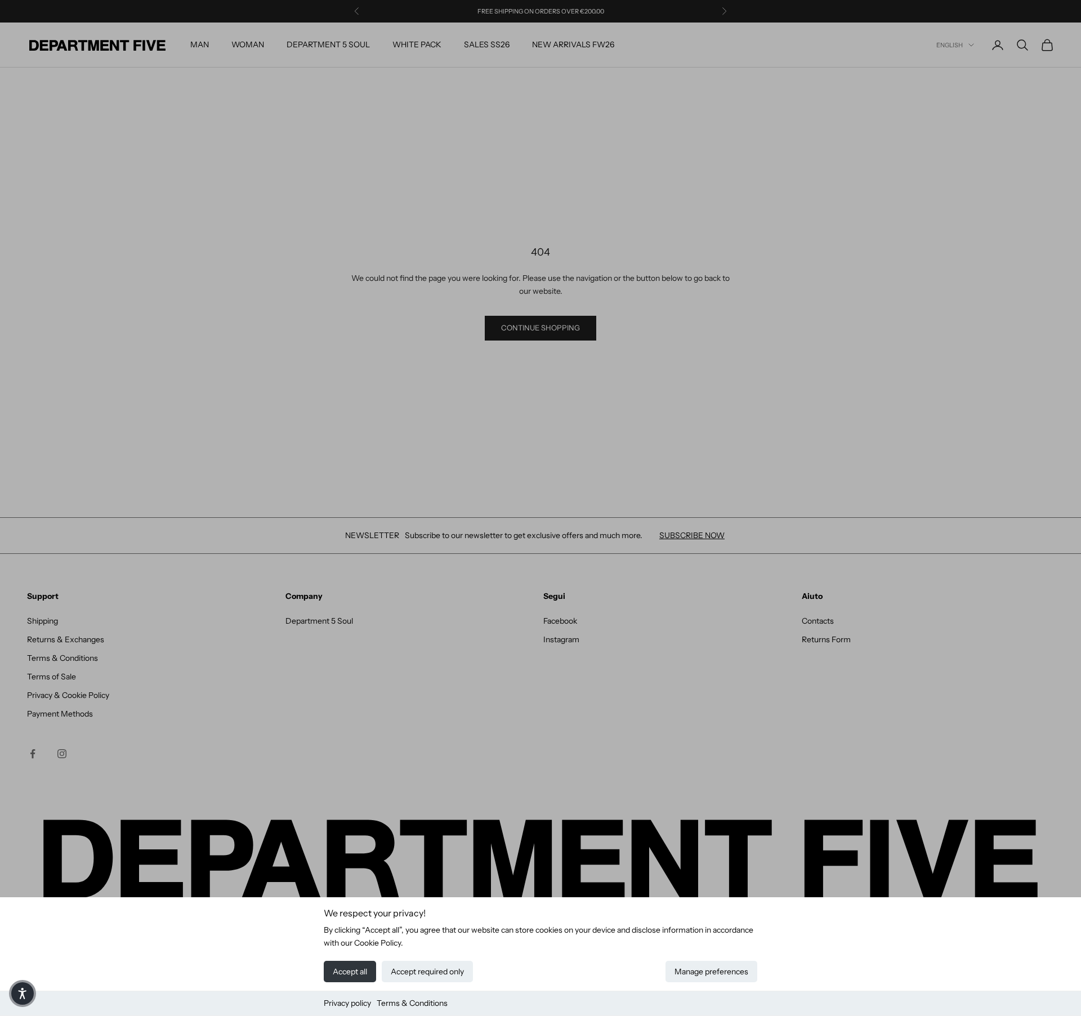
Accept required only (427, 971)
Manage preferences (711, 971)
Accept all (350, 971)
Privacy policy (347, 1003)
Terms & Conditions (412, 1003)
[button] (22, 993)
